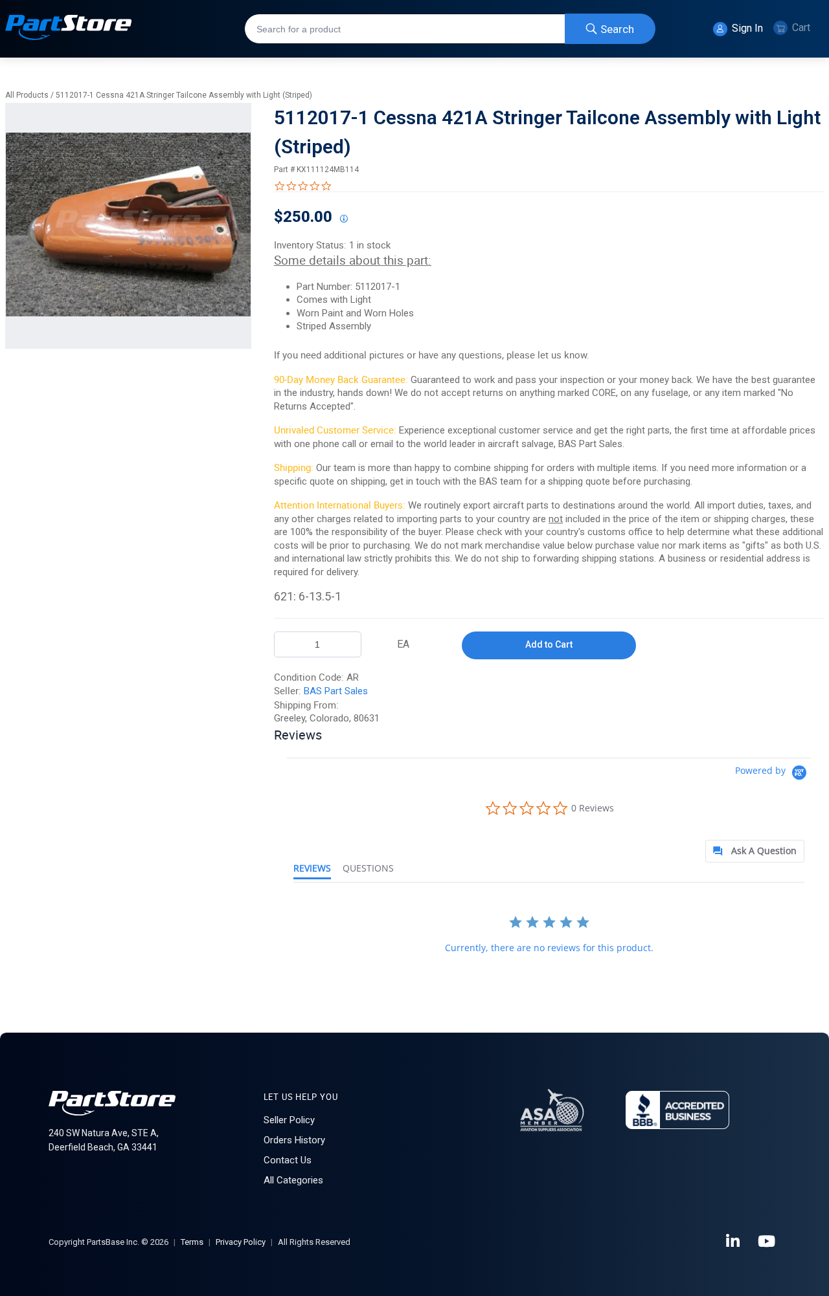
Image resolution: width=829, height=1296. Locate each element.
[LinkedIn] (734, 1242)
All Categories (293, 1180)
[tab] (754, 851)
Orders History (294, 1140)
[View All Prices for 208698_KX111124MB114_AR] (343, 219)
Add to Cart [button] (549, 644)
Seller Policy (289, 1120)
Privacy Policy (241, 1242)
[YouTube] (767, 1242)
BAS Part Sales (336, 691)
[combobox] (449, 29)
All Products (27, 95)
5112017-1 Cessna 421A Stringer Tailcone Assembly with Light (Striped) (184, 95)
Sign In (746, 28)
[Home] (68, 29)
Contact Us (288, 1160)
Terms (192, 1242)
